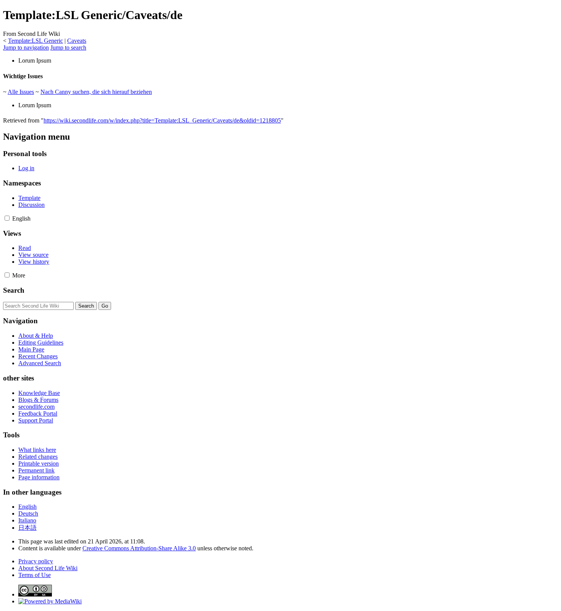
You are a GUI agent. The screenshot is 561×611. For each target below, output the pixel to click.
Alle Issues (21, 92)
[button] (7, 218)
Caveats (76, 40)
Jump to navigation (26, 47)
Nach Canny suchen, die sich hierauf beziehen (96, 92)
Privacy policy (35, 561)
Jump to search (68, 47)
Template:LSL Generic (35, 40)
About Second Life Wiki (47, 568)
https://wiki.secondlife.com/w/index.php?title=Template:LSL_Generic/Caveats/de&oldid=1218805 (162, 120)
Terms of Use (34, 575)
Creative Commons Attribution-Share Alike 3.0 (139, 548)
